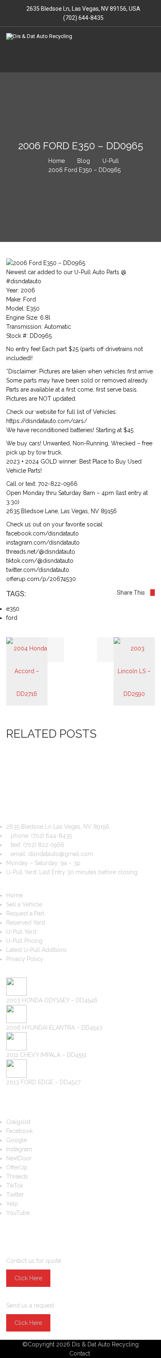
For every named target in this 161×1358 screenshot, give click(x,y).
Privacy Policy (24, 959)
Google (16, 1140)
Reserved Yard (25, 922)
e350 (12, 608)
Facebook (19, 1131)
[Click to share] (152, 592)
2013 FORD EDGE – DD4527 (43, 1082)
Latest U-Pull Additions (36, 950)
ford (11, 617)
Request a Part (25, 913)
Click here (28, 1278)
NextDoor (19, 1158)
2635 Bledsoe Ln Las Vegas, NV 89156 (57, 826)
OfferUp (16, 1167)
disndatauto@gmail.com (60, 854)
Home (14, 895)
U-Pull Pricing (24, 940)
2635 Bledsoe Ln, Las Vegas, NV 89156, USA (83, 8)
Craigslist (18, 1122)
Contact (79, 1353)
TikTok (14, 1185)
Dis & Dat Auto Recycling (105, 1344)
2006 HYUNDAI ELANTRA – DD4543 (54, 1027)
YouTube (18, 1213)
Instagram (19, 1149)
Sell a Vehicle (24, 904)
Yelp (12, 1203)
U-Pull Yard (21, 931)
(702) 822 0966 (43, 845)
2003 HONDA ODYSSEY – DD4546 (51, 1000)
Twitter (15, 1194)
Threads (17, 1176)
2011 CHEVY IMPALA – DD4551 (46, 1055)
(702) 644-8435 (83, 17)
